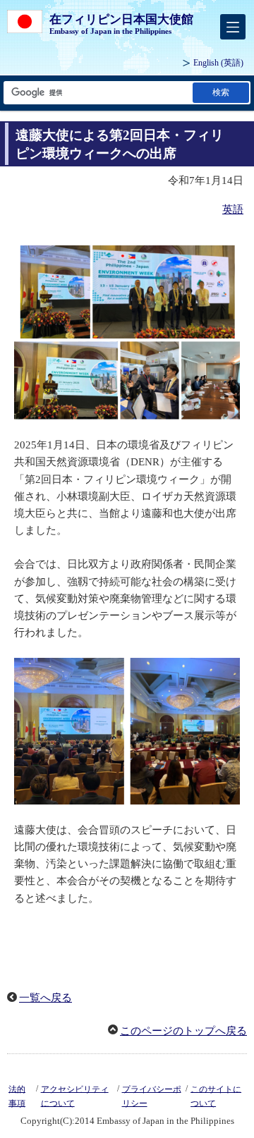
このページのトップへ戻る (183, 1030)
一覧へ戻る (45, 997)
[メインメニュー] (233, 26)
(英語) (218, 63)
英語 (232, 209)
